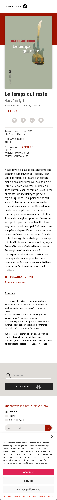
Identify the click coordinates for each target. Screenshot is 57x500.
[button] (52, 436)
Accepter (28, 471)
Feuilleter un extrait (21, 276)
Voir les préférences (28, 489)
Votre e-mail (15, 428)
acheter (26, 147)
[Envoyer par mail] (41, 120)
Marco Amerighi (14, 100)
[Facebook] (23, 120)
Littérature (11, 111)
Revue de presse (16, 282)
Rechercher (18, 375)
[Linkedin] (32, 120)
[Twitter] (14, 120)
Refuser (28, 480)
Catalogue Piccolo (25, 386)
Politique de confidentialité (16, 496)
